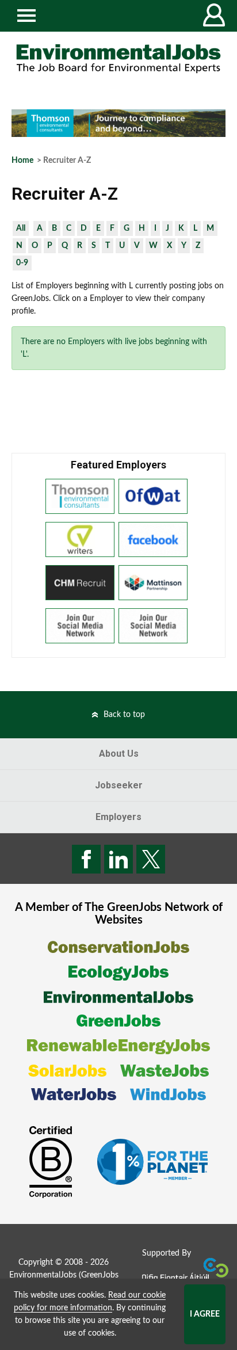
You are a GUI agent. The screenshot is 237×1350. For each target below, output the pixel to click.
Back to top (124, 715)
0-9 (22, 263)
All (20, 228)
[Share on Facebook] (86, 859)
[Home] (118, 58)
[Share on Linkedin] (118, 859)
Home (22, 161)
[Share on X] (150, 859)
